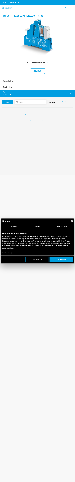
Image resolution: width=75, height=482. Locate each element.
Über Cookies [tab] (62, 226)
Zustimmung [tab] (13, 226)
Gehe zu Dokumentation (36, 62)
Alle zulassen (61, 259)
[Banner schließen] (72, 221)
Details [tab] (37, 226)
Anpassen (36, 259)
